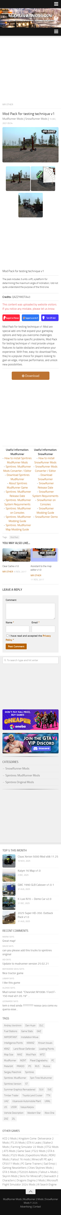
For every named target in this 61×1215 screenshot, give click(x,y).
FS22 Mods (39, 1151)
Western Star (34, 1112)
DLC (41, 1025)
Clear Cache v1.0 (10, 566)
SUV (41, 1089)
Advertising (26, 1206)
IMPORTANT (10, 1037)
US (5, 1107)
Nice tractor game (12, 973)
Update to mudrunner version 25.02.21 (25, 963)
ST (26, 1083)
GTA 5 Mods (9, 1172)
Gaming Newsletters (14, 1167)
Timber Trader (11, 1095)
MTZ (42, 1054)
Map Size (8, 1054)
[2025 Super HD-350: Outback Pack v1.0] (8, 917)
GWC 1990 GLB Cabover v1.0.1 (36, 884)
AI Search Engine (47, 1184)
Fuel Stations (10, 1031)
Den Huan (30, 1025)
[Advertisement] (30, 68)
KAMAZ (30, 1042)
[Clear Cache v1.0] (16, 555)
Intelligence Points (13, 1042)
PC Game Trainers (31, 1163)
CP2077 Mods (10, 1163)
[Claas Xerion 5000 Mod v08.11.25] (8, 861)
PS (29, 1066)
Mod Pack (14, 537)
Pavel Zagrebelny (38, 1060)
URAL (47, 1101)
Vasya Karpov (27, 1107)
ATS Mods (9, 1151)
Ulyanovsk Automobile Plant (26, 1101)
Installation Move (29, 1037)
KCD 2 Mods (9, 1138)
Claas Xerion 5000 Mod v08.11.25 (38, 856)
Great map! (8, 940)
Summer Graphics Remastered (19, 1089)
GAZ (39, 1031)
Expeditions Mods (36, 1155)
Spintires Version (12, 1083)
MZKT (23, 1060)
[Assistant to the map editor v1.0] (45, 555)
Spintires (29, 1072)
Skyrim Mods (10, 1176)
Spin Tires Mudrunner (41, 1077)
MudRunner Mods (12, 1199)
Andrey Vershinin (12, 1025)
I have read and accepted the (28, 638)
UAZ (6, 1101)
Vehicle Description (13, 1112)
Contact (37, 1206)
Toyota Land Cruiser (32, 1095)
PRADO (20, 1066)
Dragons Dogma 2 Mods (31, 1180)
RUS (37, 1066)
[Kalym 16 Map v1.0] (8, 875)
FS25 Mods (17, 1155)
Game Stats (27, 1031)
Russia (46, 1066)
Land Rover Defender (24, 1048)
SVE (49, 1089)
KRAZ (7, 1048)
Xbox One (49, 1112)
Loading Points (46, 1048)
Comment (11, 600)
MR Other (7, 104)
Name (10, 622)
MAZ (19, 1054)
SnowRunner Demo (46, 516)
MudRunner (10, 1060)
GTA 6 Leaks (34, 1142)
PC (52, 1060)
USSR (14, 1107)
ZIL (13, 1118)
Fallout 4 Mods (48, 1172)
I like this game (11, 982)
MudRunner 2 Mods (33, 1199)
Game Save (23, 1151)
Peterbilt (8, 1066)
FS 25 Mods (18, 1142)
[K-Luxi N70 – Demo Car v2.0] (8, 903)
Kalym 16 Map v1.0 (29, 870)
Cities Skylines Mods (40, 1167)
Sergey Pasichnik (12, 1072)
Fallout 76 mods (20, 1159)
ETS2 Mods (52, 1146)
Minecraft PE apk (42, 1159)
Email (36, 622)
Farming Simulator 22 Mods (27, 1146)
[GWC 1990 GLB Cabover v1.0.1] (8, 889)
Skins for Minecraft (31, 1176)
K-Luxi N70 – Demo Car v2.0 (34, 899)
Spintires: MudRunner (15, 1077)
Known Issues (45, 1042)
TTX (48, 1095)
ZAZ (6, 1118)
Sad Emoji (49, 1163)
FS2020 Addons (28, 1172)
